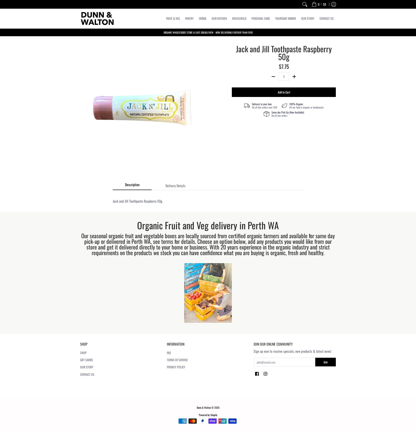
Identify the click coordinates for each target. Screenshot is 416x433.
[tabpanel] (208, 199)
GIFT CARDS (86, 360)
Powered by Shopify (208, 415)
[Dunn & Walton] (97, 18)
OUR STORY (86, 367)
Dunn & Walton (204, 407)
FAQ (169, 352)
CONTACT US (87, 374)
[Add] (294, 76)
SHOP (83, 352)
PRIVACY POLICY (176, 367)
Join (325, 362)
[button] (257, 374)
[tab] (132, 186)
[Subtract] (273, 76)
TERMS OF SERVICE (177, 360)
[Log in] (333, 4)
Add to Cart (284, 92)
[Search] (305, 4)
